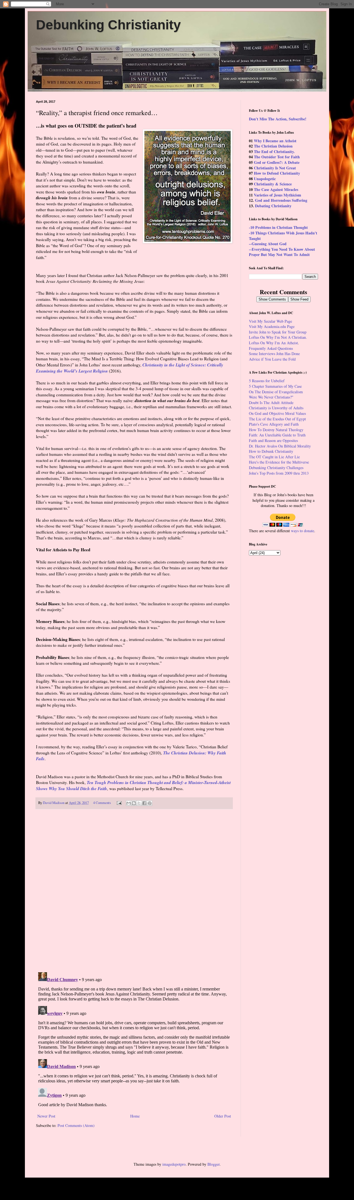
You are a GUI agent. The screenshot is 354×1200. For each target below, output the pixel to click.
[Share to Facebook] (144, 803)
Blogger (213, 1164)
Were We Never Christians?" (271, 397)
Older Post (222, 1116)
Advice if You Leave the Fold (272, 359)
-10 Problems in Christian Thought (278, 227)
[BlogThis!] (134, 803)
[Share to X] (139, 803)
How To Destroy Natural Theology (276, 429)
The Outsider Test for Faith (277, 157)
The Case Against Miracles (276, 189)
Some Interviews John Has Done (274, 353)
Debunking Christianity (108, 24)
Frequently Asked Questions (271, 348)
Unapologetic (265, 179)
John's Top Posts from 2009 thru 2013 (279, 473)
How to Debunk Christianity (271, 451)
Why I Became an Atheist (275, 141)
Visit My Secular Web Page (270, 321)
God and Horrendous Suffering (281, 200)
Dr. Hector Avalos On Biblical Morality (280, 446)
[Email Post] (119, 802)
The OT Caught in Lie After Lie (274, 456)
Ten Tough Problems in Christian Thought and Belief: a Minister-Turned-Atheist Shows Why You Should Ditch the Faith (133, 785)
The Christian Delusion (273, 146)
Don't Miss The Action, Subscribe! (277, 119)
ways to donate (302, 530)
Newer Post (46, 1116)
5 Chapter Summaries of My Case (275, 386)
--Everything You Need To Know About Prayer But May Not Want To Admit (282, 252)
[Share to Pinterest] (149, 803)
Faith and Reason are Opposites (273, 440)
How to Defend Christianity (277, 173)
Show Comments (272, 299)
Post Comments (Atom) (76, 1125)
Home (135, 1116)
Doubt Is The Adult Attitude (271, 402)
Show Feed (299, 299)
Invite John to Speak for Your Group (277, 332)
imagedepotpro (174, 1164)
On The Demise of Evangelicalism (276, 391)
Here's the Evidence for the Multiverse (279, 462)
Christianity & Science (273, 184)
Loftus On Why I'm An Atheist (273, 342)
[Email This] (128, 803)
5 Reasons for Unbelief (267, 380)
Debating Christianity (273, 206)
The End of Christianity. (274, 151)
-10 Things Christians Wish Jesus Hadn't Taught (283, 235)
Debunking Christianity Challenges (276, 467)
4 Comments (102, 802)
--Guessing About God (268, 244)
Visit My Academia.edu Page (272, 326)
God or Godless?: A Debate (277, 162)
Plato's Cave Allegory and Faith (274, 424)
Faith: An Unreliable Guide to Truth (277, 435)
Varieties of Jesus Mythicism (277, 195)
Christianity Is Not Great (275, 168)
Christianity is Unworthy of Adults (276, 407)
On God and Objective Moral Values (277, 413)
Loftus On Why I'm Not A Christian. (278, 337)
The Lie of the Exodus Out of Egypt (277, 418)
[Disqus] (134, 891)
